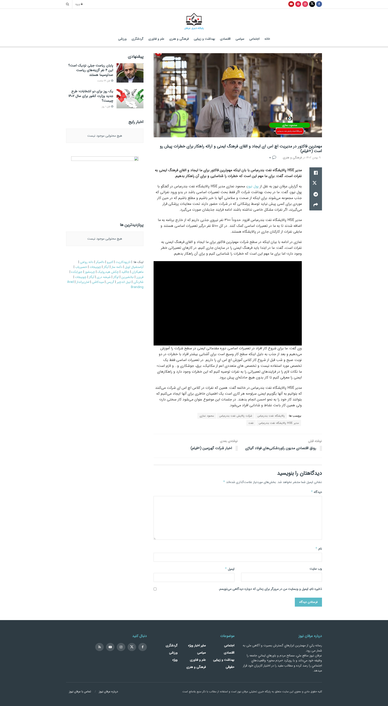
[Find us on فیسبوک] (319, 4)
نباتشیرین (127, 277)
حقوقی (230, 666)
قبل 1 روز (106, 107)
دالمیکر (100, 262)
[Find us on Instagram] (121, 647)
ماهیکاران (137, 271)
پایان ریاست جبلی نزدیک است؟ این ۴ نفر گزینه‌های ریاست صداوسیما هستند (90, 70)
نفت (251, 423)
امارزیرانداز (82, 282)
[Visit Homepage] (194, 20)
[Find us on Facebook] (142, 647)
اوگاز (116, 277)
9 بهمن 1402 (313, 157)
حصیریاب (81, 266)
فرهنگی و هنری (179, 38)
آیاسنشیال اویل (134, 266)
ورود (78, 4)
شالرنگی (138, 282)
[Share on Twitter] (315, 183)
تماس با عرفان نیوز (80, 691)
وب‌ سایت (316, 568)
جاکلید (125, 271)
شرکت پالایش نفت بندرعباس (235, 416)
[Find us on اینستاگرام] (305, 4)
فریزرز (139, 277)
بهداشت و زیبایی (204, 38)
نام (318, 548)
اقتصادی (225, 38)
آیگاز (106, 266)
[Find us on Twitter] (132, 647)
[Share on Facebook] (315, 172)
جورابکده (76, 271)
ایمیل (229, 568)
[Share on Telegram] (315, 194)
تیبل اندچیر (124, 282)
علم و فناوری (156, 38)
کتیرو (110, 262)
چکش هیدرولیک (108, 271)
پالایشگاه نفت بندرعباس (271, 416)
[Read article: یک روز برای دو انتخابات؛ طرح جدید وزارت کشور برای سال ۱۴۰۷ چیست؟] (130, 98)
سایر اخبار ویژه (197, 645)
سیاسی (240, 38)
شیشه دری (104, 277)
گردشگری (137, 38)
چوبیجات (95, 266)
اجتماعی (254, 38)
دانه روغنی (86, 262)
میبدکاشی (98, 282)
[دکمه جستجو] (67, 4)
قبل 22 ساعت (104, 81)
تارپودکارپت (123, 262)
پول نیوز (253, 186)
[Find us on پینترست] (298, 4)
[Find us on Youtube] (110, 647)
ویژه (175, 659)
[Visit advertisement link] (104, 184)
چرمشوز (90, 271)
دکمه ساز (116, 266)
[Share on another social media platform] (315, 205)
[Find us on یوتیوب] (291, 4)
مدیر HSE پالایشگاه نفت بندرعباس (279, 423)
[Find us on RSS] (99, 647)
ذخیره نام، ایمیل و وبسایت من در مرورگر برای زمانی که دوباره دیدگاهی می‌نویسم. (270, 588)
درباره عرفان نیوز (108, 691)
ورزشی (122, 38)
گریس (110, 282)
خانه (267, 38)
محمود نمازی (207, 416)
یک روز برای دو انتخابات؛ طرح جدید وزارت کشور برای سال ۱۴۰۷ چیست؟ (90, 96)
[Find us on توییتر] (312, 4)
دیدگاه (316, 492)
